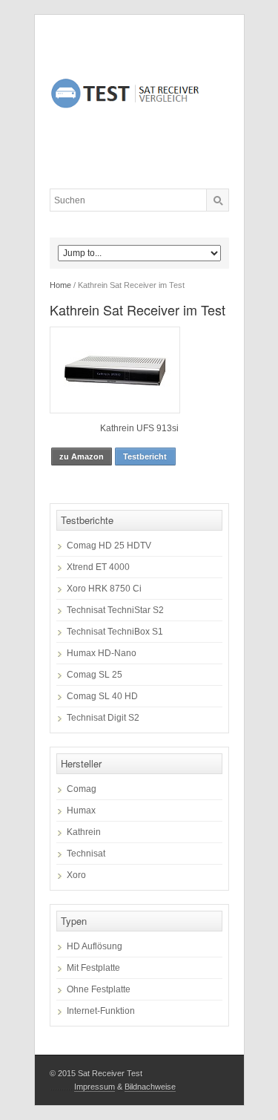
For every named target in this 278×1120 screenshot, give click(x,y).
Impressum (94, 1086)
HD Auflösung (94, 946)
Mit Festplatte (93, 968)
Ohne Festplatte (98, 989)
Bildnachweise (150, 1086)
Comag (81, 789)
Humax (81, 810)
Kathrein (84, 832)
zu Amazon (81, 456)
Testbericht (145, 456)
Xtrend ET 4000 (98, 567)
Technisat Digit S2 (103, 718)
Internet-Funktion (101, 1011)
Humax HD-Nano (101, 653)
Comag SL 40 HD (102, 696)
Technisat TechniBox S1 (115, 631)
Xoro (76, 875)
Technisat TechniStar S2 (115, 610)
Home (60, 285)
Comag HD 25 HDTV (109, 545)
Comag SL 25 (94, 674)
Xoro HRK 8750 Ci (104, 588)
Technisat (86, 853)
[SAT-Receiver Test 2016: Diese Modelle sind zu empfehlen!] (139, 101)
